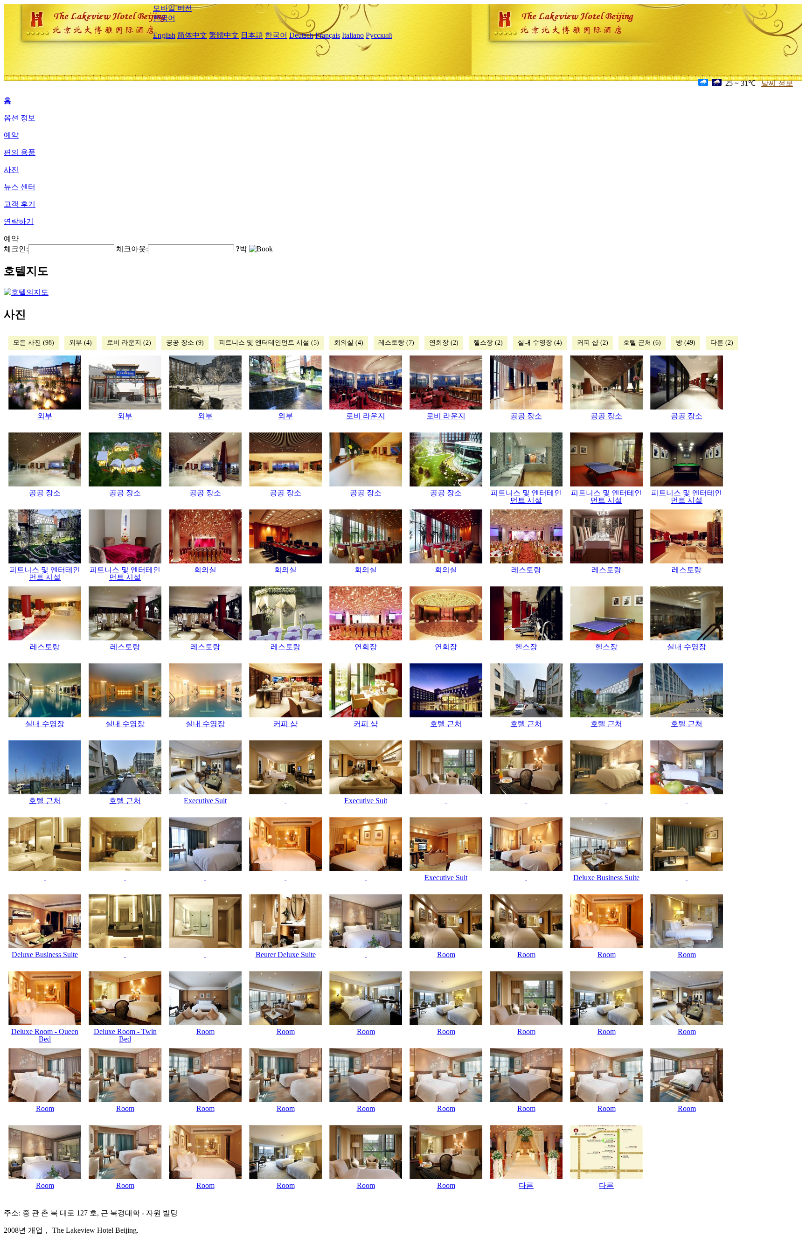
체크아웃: (132, 249)
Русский (379, 35)
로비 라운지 (365, 416)
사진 (11, 170)
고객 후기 (19, 204)
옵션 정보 (19, 118)
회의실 (205, 570)
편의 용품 (19, 152)
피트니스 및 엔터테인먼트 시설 (526, 496)
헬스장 (526, 647)
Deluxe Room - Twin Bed (125, 1035)
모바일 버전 (172, 8)
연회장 (365, 647)
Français (327, 35)
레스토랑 (526, 570)
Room (446, 954)
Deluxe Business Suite (606, 878)
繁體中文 (224, 35)
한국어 (164, 18)
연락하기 (19, 221)
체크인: (16, 249)
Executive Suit (205, 801)
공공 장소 (526, 416)
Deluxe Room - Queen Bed (44, 1035)
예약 (11, 135)
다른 (526, 1185)
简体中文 (192, 35)
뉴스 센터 (19, 187)
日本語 (252, 35)
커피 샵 (285, 724)
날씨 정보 (777, 83)
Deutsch (301, 35)
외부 (44, 416)
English (164, 35)
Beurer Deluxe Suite (286, 954)
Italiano (353, 35)
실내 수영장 (686, 647)
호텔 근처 (446, 724)
